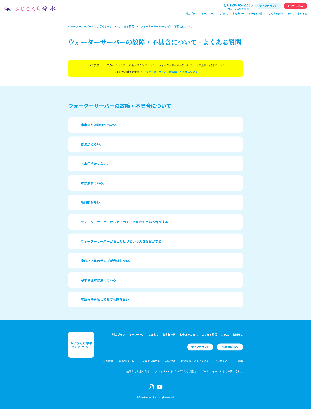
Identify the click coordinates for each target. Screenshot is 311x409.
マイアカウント (268, 6)
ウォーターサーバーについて (175, 65)
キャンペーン (208, 13)
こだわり (224, 13)
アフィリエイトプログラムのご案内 (175, 371)
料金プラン (192, 13)
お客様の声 (238, 13)
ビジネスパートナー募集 (228, 361)
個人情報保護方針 (149, 361)
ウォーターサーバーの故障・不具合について (172, 72)
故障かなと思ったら (138, 371)
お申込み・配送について (210, 65)
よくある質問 (276, 13)
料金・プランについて (142, 65)
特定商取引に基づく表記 (195, 361)
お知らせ (302, 13)
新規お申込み (295, 6)
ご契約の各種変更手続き (127, 72)
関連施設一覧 (126, 361)
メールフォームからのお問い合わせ (222, 371)
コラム (290, 13)
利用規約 (170, 361)
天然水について (116, 65)
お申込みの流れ (256, 13)
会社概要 (108, 361)
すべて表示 (92, 65)
